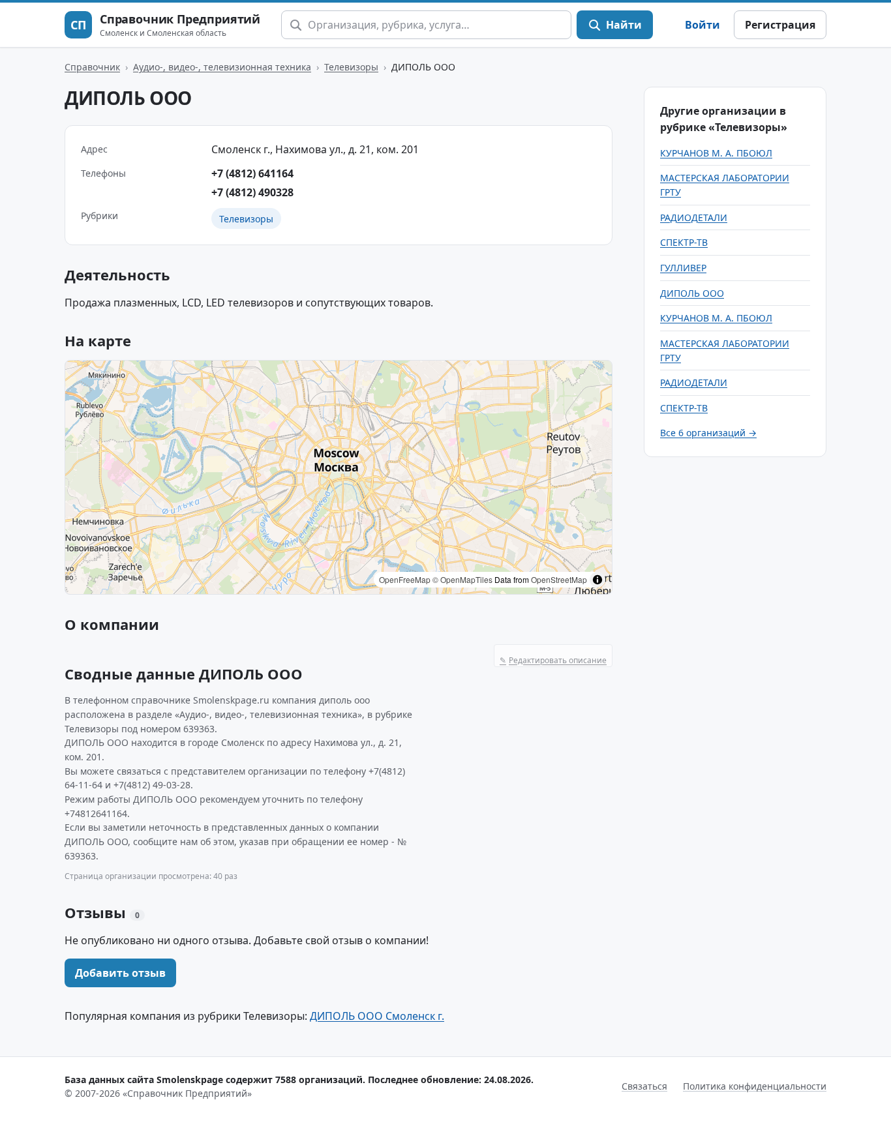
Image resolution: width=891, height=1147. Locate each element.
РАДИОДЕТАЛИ (693, 217)
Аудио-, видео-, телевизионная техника (222, 67)
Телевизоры (351, 67)
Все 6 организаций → (708, 432)
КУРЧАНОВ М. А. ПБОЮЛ (716, 153)
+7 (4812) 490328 (252, 192)
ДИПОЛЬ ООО (692, 293)
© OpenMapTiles (462, 579)
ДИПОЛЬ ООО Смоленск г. (377, 1016)
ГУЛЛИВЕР (683, 267)
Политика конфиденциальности (754, 1086)
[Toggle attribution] (597, 580)
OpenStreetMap (559, 579)
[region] (338, 477)
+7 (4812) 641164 (252, 173)
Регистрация (780, 25)
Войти (702, 25)
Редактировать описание (553, 660)
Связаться (644, 1086)
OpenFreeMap (404, 579)
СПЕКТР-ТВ (684, 242)
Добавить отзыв (120, 973)
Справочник (92, 67)
